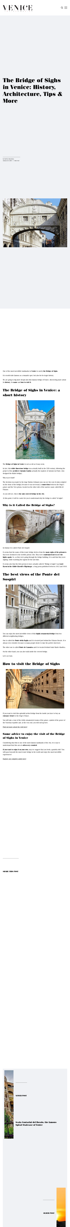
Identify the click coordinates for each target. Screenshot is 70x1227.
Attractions (11, 159)
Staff (5, 159)
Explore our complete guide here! (14, 759)
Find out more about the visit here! (15, 727)
